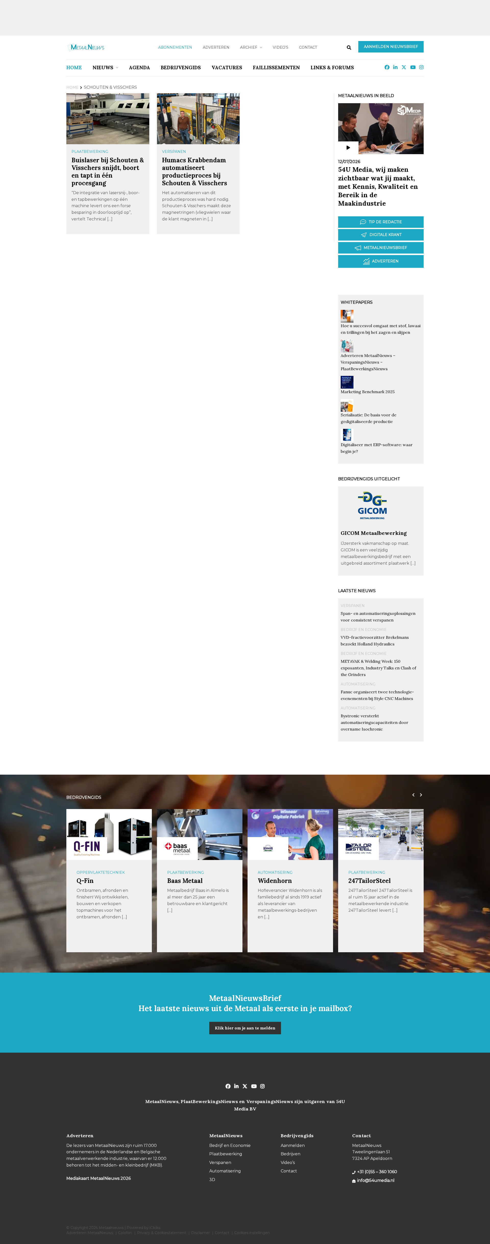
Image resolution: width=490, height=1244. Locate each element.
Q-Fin (85, 881)
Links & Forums (332, 67)
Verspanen (174, 151)
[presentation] (412, 795)
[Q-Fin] (87, 848)
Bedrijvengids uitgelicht (369, 479)
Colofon (125, 1232)
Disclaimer (200, 1232)
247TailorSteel (369, 881)
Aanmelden (293, 1145)
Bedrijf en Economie (364, 629)
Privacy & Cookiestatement (161, 1232)
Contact (308, 47)
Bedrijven (290, 1154)
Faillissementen (276, 67)
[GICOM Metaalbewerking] (373, 527)
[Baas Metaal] (177, 848)
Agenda (139, 67)
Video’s (280, 47)
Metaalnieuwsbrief (385, 247)
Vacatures (227, 67)
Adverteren (216, 47)
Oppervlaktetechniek (101, 872)
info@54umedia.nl (376, 1180)
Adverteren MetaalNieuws (89, 1232)
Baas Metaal (185, 881)
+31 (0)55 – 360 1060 (377, 1171)
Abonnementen (175, 47)
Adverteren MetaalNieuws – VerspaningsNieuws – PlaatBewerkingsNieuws (368, 362)
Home (74, 67)
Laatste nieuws (357, 590)
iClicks (155, 1227)
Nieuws (103, 67)
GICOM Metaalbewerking (374, 533)
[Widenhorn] (268, 848)
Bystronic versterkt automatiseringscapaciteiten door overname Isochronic (374, 722)
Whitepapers (357, 302)
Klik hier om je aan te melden (245, 1027)
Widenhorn (275, 881)
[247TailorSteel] (358, 848)
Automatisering (358, 684)
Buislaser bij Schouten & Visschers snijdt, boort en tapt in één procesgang (107, 171)
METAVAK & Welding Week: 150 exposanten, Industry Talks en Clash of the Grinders (378, 668)
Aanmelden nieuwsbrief (391, 46)
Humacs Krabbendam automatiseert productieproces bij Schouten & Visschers (194, 171)
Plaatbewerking (89, 151)
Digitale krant (385, 234)
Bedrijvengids (181, 67)
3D (212, 1179)
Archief (248, 47)
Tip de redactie (385, 222)
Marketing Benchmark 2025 (368, 391)
